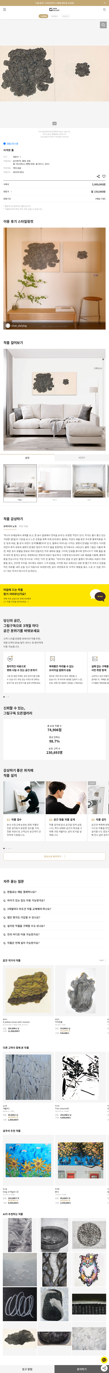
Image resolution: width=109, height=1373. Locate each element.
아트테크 (54, 16)
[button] (4, 696)
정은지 (16, 156)
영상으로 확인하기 (52, 856)
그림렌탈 (43, 16)
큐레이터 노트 (10, 526)
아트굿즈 (65, 16)
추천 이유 (23, 526)
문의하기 (82, 1369)
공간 (27, 457)
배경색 (82, 457)
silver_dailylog (19, 325)
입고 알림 (27, 1369)
